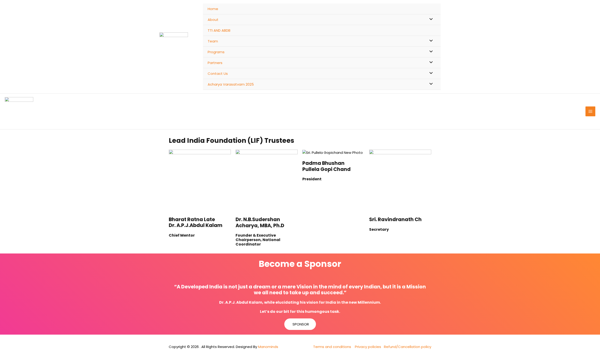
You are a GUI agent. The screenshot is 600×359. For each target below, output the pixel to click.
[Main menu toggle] (590, 111)
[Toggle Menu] (430, 19)
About (213, 19)
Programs (216, 51)
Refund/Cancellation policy (407, 346)
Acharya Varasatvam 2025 (231, 84)
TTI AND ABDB (219, 30)
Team (213, 41)
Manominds (268, 346)
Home (213, 8)
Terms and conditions (332, 346)
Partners (215, 62)
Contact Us (218, 73)
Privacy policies (368, 346)
